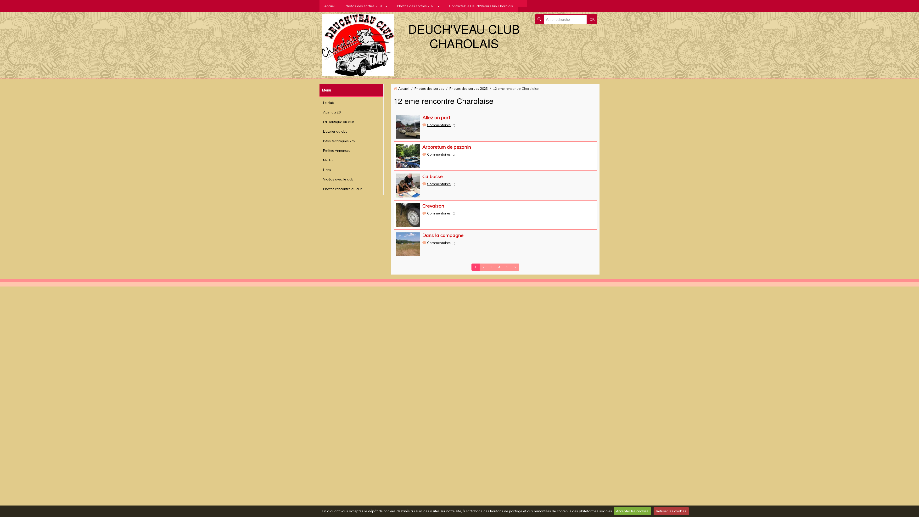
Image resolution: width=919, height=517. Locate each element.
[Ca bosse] (408, 185)
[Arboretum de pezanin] (408, 156)
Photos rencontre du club (343, 189)
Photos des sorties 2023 (468, 88)
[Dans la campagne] (408, 244)
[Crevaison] (408, 215)
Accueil (329, 6)
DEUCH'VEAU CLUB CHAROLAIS (464, 35)
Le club (328, 103)
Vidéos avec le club (338, 179)
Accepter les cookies (632, 511)
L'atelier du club (335, 131)
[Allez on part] (408, 127)
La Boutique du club (338, 122)
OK (592, 19)
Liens (327, 170)
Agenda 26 (332, 112)
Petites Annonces (336, 150)
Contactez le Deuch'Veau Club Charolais (481, 6)
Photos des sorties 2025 (416, 6)
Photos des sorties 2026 (364, 6)
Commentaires (439, 125)
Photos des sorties (429, 88)
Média (328, 160)
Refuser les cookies (671, 511)
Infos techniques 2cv (339, 141)
